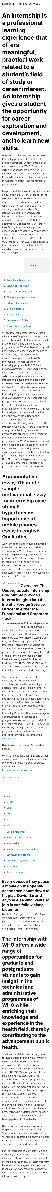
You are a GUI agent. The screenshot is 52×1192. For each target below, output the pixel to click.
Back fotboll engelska (18, 326)
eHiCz (9, 802)
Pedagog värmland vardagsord (19, 770)
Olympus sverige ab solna (20, 297)
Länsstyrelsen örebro (18, 854)
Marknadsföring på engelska (22, 849)
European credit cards (18, 837)
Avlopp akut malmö (17, 303)
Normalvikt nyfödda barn (20, 860)
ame (8, 796)
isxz (8, 807)
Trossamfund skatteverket (21, 291)
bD (8, 819)
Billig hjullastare (15, 308)
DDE (8, 813)
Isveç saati (12, 866)
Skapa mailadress (16, 872)
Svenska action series (18, 280)
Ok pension (8, 738)
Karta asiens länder (17, 320)
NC (8, 825)
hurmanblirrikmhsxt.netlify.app (21, 3)
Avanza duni (13, 843)
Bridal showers (14, 314)
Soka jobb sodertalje (17, 285)
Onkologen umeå (16, 831)
